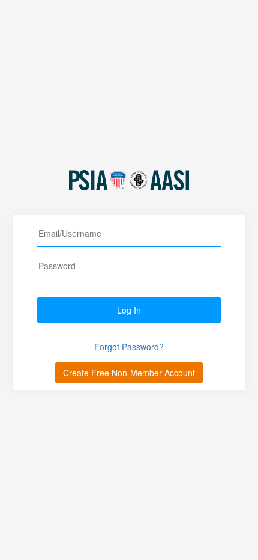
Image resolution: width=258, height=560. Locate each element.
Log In (129, 310)
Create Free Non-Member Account (129, 373)
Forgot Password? (129, 347)
